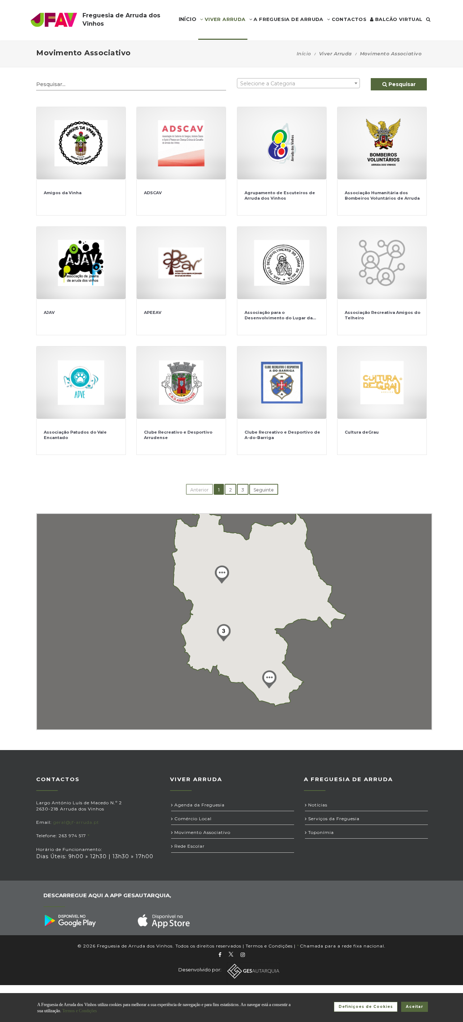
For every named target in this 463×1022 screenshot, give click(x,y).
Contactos (348, 19)
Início (304, 53)
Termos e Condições (269, 946)
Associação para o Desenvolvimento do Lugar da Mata (279, 318)
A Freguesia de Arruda (287, 19)
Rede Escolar (189, 846)
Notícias (317, 805)
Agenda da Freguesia (199, 805)
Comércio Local (192, 818)
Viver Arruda (224, 19)
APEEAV (152, 312)
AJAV (49, 312)
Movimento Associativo (201, 832)
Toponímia (320, 832)
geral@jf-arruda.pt (76, 822)
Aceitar (414, 1006)
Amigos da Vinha (62, 192)
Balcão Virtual (398, 19)
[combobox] (298, 83)
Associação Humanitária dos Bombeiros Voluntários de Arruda (382, 195)
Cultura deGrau (362, 432)
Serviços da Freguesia (333, 818)
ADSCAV (153, 192)
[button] (221, 574)
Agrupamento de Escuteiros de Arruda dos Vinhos (280, 195)
